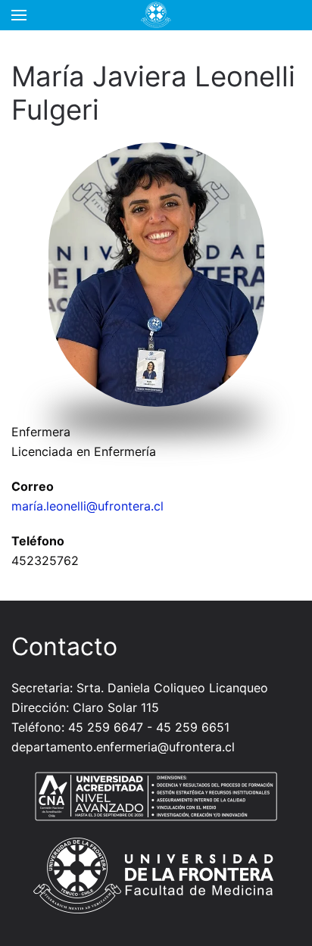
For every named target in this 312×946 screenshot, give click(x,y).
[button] (19, 15)
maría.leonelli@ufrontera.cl (87, 506)
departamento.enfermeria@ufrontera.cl (123, 746)
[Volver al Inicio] (156, 15)
